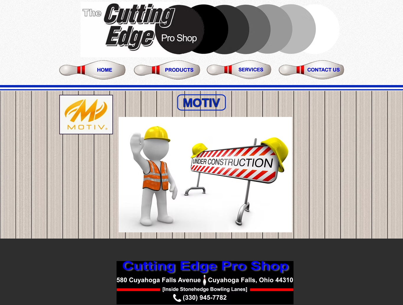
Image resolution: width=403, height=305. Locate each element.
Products (167, 69)
